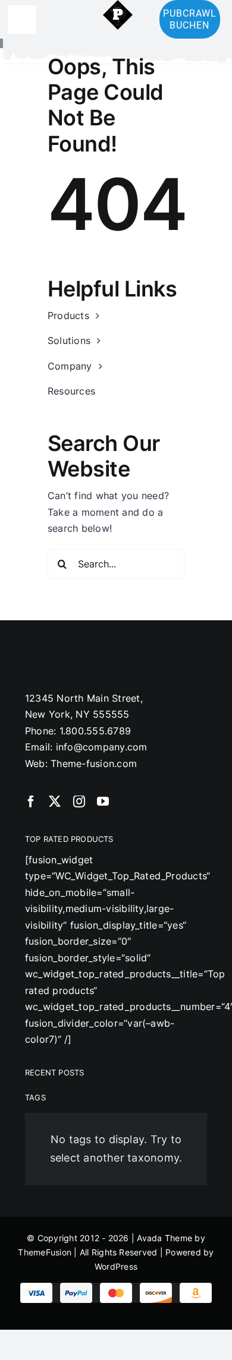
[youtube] (103, 801)
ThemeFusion (44, 1252)
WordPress (116, 1266)
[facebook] (31, 801)
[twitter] (55, 801)
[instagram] (79, 801)
